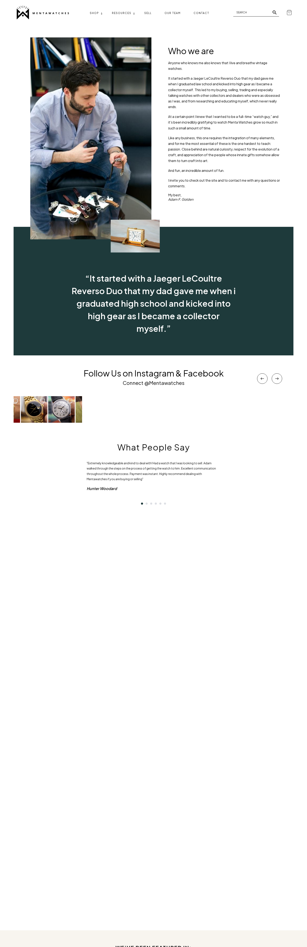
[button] (142, 503)
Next (277, 378)
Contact (201, 13)
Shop (94, 13)
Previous (262, 378)
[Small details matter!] (61, 409)
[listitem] (61, 409)
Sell (148, 13)
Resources (121, 13)
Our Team (173, 13)
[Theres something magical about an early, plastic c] (34, 409)
